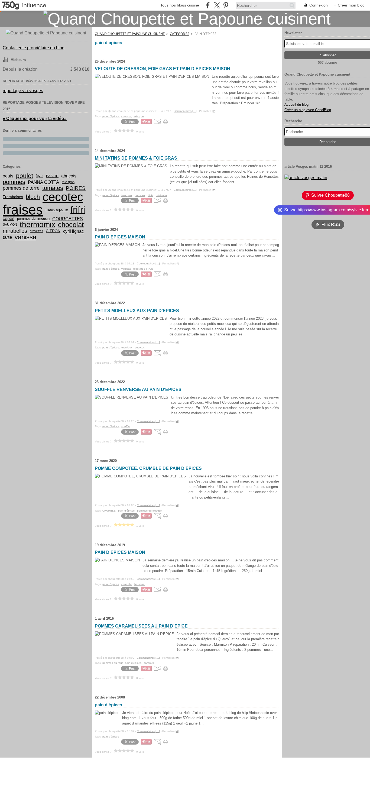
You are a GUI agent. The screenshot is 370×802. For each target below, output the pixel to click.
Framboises (13, 197)
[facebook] (208, 5)
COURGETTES (67, 218)
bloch (33, 197)
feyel (39, 176)
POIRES (76, 188)
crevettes (36, 231)
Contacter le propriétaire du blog (33, 48)
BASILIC (52, 176)
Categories (179, 33)
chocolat (71, 224)
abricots (68, 176)
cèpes (8, 218)
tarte (7, 237)
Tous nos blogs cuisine (179, 5)
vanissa (25, 237)
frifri (77, 209)
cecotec (63, 197)
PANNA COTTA (43, 182)
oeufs (8, 176)
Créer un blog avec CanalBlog (307, 110)
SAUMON (10, 224)
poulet (24, 176)
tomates (52, 188)
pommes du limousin (33, 219)
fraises (23, 209)
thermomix (37, 224)
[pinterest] (225, 5)
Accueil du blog (296, 104)
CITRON (53, 231)
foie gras (68, 182)
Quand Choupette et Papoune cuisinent (130, 33)
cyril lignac (73, 231)
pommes (14, 182)
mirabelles (15, 231)
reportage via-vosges (23, 90)
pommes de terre (21, 188)
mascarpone (57, 210)
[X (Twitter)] (216, 5)
